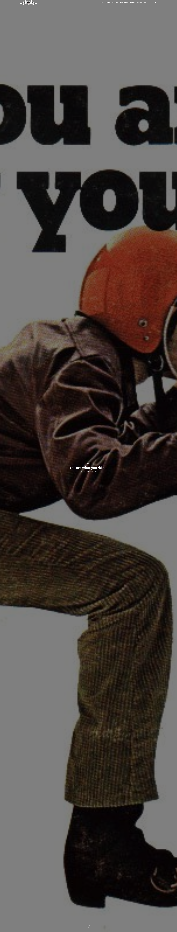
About (108, 3)
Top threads (141, 3)
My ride (115, 3)
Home (101, 3)
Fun (88, 463)
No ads (132, 3)
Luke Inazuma (82, 471)
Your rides (124, 3)
